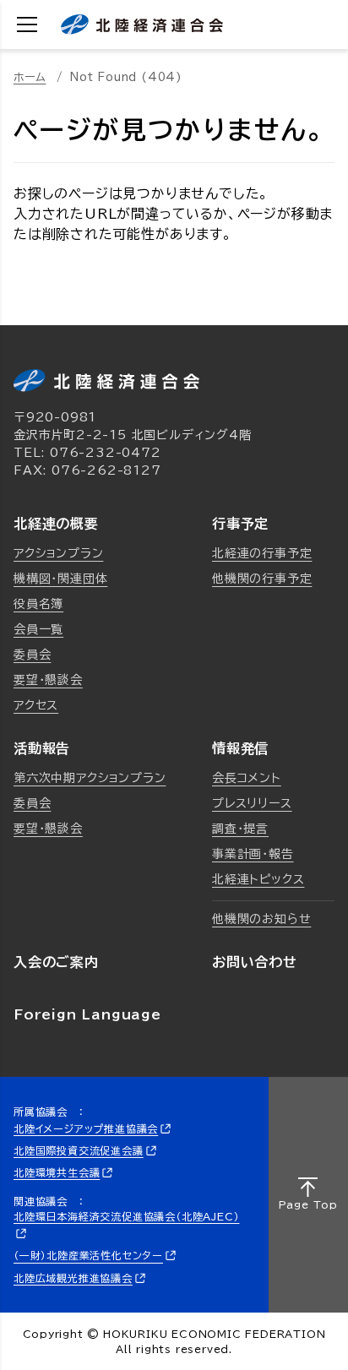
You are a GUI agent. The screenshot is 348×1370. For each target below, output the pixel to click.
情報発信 (240, 748)
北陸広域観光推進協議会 (73, 1278)
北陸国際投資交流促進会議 (79, 1150)
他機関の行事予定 (262, 578)
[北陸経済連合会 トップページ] (142, 24)
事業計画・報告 (253, 854)
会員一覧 (38, 629)
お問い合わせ (254, 962)
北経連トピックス (258, 879)
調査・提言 (240, 829)
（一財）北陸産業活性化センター (88, 1256)
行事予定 (240, 523)
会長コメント (246, 778)
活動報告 (42, 748)
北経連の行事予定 (262, 553)
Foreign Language (87, 1014)
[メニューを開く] (27, 24)
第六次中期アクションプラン (90, 778)
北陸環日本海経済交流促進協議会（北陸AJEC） (126, 1216)
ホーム (30, 77)
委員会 (32, 655)
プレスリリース (252, 803)
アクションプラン (58, 553)
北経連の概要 (56, 523)
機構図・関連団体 (60, 578)
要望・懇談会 (48, 680)
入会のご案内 (56, 962)
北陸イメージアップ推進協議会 (86, 1128)
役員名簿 (38, 604)
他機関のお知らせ (261, 919)
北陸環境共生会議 (57, 1172)
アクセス (36, 705)
